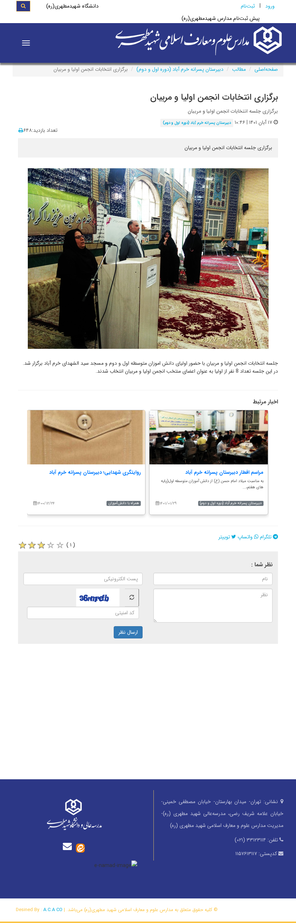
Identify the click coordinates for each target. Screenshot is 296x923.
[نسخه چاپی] (20, 131)
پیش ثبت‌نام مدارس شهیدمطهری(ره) (221, 18)
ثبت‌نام (248, 6)
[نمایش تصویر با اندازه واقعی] (148, 258)
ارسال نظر (128, 632)
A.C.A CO (52, 910)
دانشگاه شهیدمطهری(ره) (72, 6)
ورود (270, 6)
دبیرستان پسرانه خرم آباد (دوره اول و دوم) (179, 69)
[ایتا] (80, 848)
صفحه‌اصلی (266, 69)
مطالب (239, 69)
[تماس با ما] (69, 846)
